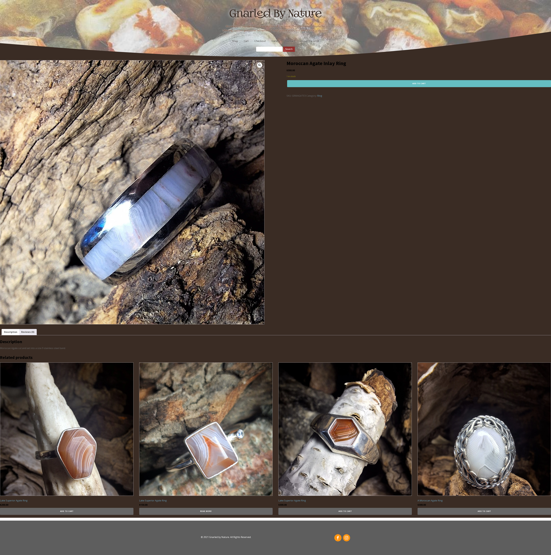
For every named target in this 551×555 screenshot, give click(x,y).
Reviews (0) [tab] (27, 332)
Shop (235, 41)
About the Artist (310, 41)
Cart (246, 41)
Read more (206, 511)
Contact (290, 41)
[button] (259, 65)
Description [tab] (10, 332)
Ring (319, 95)
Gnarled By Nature (275, 14)
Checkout (260, 41)
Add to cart (419, 83)
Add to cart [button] (66, 511)
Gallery (276, 41)
